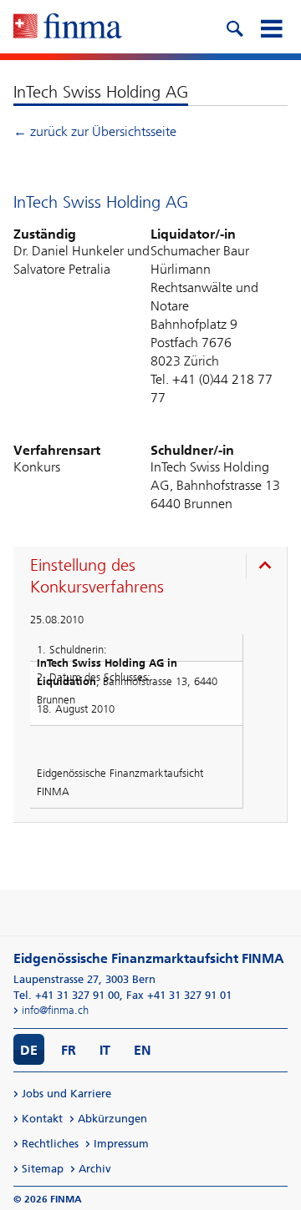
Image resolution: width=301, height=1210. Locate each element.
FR (68, 1050)
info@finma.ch (55, 1010)
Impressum (121, 1143)
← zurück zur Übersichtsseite (94, 131)
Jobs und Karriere (66, 1093)
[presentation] (154, 578)
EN (142, 1050)
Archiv (95, 1168)
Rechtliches (50, 1143)
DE (29, 1050)
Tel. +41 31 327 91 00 (66, 995)
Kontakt (42, 1118)
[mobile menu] (271, 26)
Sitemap (43, 1168)
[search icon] (234, 26)
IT (104, 1050)
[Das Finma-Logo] (67, 27)
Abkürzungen (112, 1118)
